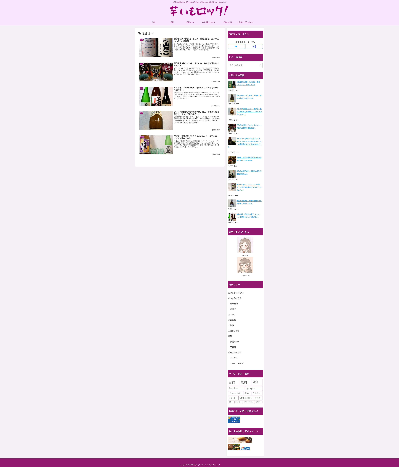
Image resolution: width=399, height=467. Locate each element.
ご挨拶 (231, 325)
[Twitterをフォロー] (236, 46)
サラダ (257, 398)
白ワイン (256, 393)
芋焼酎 (233, 347)
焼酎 (230, 336)
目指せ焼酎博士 (245, 398)
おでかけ (232, 314)
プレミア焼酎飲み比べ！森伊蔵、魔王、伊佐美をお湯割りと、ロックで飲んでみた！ (249, 111)
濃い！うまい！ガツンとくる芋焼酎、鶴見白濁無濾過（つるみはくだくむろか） (249, 187)
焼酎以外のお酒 (234, 353)
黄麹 (247, 393)
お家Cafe (232, 320)
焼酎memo (234, 342)
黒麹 (244, 382)
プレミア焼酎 (235, 393)
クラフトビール (248, 402)
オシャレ (232, 398)
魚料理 (233, 309)
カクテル (234, 358)
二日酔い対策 (233, 331)
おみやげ (237, 402)
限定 (255, 382)
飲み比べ (233, 388)
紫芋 (230, 402)
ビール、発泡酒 (236, 363)
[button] (261, 65)
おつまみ (250, 388)
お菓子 (258, 402)
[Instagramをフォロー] (254, 46)
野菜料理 (234, 304)
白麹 (232, 382)
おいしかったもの (235, 293)
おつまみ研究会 (234, 298)
